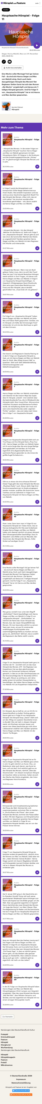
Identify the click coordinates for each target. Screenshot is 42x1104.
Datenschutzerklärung (21, 1083)
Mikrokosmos (6, 1065)
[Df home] (21, 1091)
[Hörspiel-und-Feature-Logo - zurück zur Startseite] (13, 3)
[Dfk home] (21, 1095)
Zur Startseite (7, 1017)
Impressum (21, 1079)
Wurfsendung (7, 1047)
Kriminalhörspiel (8, 1037)
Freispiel (4, 1034)
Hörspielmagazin (8, 1057)
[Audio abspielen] (36, 45)
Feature (4, 1039)
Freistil (3, 1062)
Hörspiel (4, 1042)
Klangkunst (6, 1045)
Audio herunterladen (14, 68)
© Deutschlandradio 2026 (21, 1076)
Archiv (5, 10)
